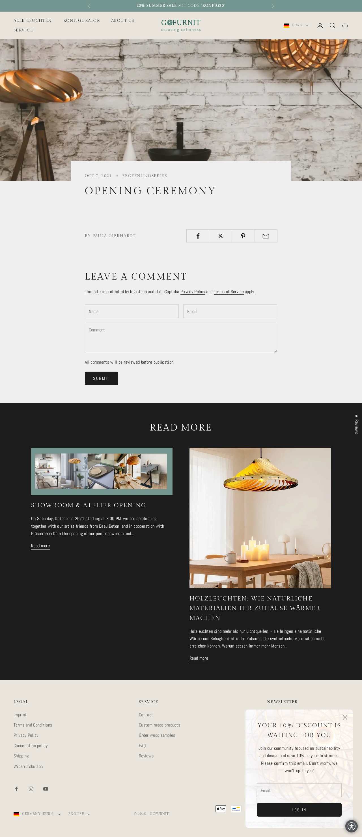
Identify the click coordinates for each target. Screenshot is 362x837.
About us (122, 20)
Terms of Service (229, 292)
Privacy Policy (192, 292)
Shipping (21, 756)
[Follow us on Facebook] (16, 789)
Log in (299, 809)
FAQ (142, 746)
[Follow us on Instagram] (31, 789)
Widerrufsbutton (28, 766)
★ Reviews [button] (357, 424)
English (76, 814)
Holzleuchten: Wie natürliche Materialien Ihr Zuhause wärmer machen (254, 608)
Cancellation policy (31, 746)
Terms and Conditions (33, 725)
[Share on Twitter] (220, 236)
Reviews (146, 756)
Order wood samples (157, 735)
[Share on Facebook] (198, 236)
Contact (146, 715)
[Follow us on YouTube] (46, 789)
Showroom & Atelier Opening (88, 505)
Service (23, 30)
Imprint (20, 715)
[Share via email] (266, 236)
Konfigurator (81, 20)
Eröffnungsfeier (144, 175)
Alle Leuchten (33, 20)
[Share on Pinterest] (243, 236)
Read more (40, 546)
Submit (101, 378)
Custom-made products (159, 725)
